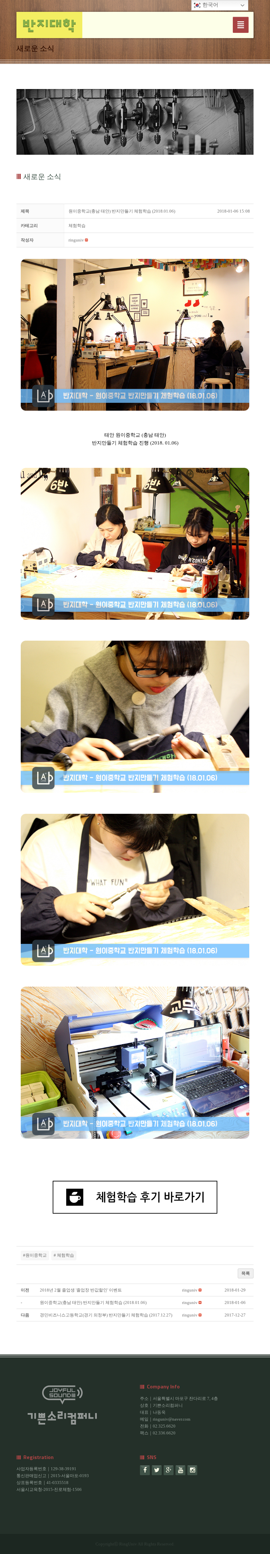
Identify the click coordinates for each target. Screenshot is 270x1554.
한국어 (209, 5)
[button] (76, 240)
